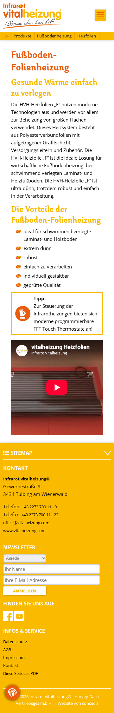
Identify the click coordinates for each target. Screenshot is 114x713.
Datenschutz (15, 641)
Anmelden (24, 591)
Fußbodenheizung (54, 36)
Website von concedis (78, 703)
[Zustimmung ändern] (12, 692)
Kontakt (10, 665)
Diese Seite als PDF (20, 673)
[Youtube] (19, 616)
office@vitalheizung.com (26, 522)
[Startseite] (7, 36)
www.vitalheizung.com (24, 530)
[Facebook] (8, 616)
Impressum (14, 657)
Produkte (22, 36)
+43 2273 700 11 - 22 (39, 515)
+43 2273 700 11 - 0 (39, 507)
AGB (7, 649)
